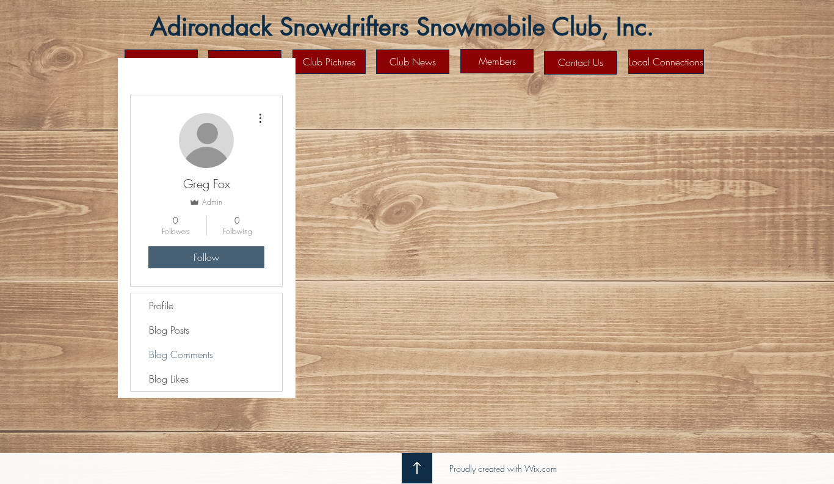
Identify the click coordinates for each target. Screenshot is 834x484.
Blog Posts (169, 330)
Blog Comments (181, 354)
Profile (161, 305)
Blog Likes (169, 379)
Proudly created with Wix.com (503, 468)
